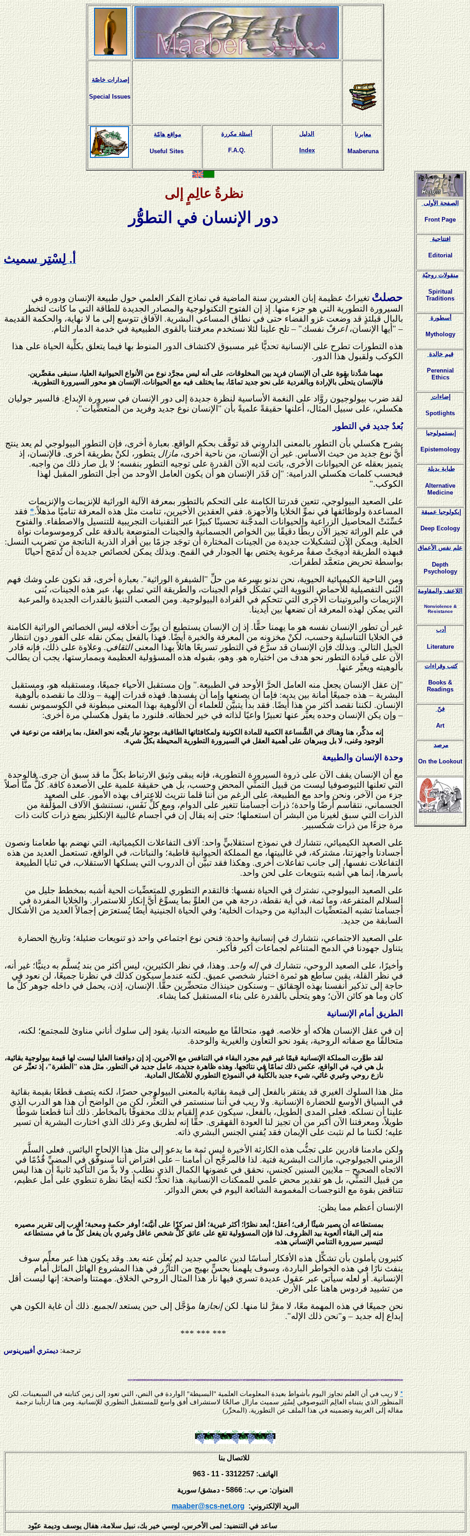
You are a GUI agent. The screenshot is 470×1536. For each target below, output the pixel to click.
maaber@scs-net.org (208, 1506)
